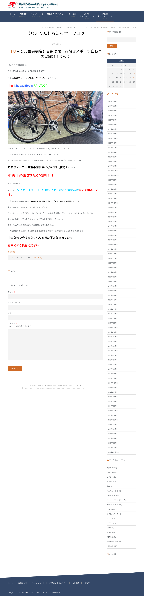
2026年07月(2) (113, 106)
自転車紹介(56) (113, 495)
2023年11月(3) (113, 254)
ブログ (87, 583)
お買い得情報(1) (113, 546)
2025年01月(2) (113, 189)
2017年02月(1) (113, 323)
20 (134, 78)
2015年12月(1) (113, 351)
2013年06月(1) (113, 424)
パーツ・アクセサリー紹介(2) (118, 500)
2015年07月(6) (113, 360)
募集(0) (109, 486)
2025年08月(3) (113, 157)
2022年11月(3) (113, 304)
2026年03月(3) (113, 124)
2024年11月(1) (113, 198)
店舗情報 (23, 15)
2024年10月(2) (113, 203)
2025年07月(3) (113, 161)
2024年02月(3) (113, 240)
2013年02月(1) (113, 438)
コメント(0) (37, 258)
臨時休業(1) (111, 537)
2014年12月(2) (113, 378)
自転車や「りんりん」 (56, 15)
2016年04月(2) (113, 346)
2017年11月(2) (113, 318)
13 (134, 74)
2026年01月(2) (113, 134)
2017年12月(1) (113, 314)
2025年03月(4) (113, 180)
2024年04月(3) (113, 231)
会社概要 (72, 15)
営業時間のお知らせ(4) (115, 541)
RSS (108, 562)
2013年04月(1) (113, 429)
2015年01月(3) (113, 374)
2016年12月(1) (113, 327)
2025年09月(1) (113, 152)
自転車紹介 (12, 252)
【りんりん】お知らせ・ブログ (75, 27)
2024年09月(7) (113, 207)
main (79, 385)
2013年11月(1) (113, 415)
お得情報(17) (112, 509)
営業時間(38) (112, 468)
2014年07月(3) (113, 387)
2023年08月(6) (113, 267)
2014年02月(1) (113, 401)
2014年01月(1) (113, 406)
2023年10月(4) (113, 258)
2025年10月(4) (113, 148)
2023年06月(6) (113, 277)
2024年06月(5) (113, 221)
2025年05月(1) (113, 171)
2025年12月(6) (113, 138)
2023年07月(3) (113, 272)
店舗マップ (22, 583)
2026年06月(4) (113, 111)
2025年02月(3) (113, 184)
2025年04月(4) (113, 175)
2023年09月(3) (113, 263)
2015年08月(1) (113, 355)
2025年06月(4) (113, 166)
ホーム (12, 15)
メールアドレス (14, 302)
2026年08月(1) (113, 101)
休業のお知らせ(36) (114, 505)
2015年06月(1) (113, 364)
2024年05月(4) (113, 226)
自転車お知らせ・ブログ (105, 16)
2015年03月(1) (113, 369)
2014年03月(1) (113, 397)
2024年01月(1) (113, 244)
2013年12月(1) (113, 411)
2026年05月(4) (113, 115)
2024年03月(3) (113, 235)
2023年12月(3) (113, 249)
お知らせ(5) (111, 523)
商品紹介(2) (111, 481)
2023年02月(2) (113, 295)
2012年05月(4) (113, 452)
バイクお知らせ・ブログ (87, 16)
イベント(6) (111, 477)
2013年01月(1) (113, 443)
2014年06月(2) (113, 392)
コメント (20, 324)
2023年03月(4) (113, 291)
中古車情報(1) (112, 532)
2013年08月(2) (113, 420)
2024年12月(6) (113, 194)
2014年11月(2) (113, 383)
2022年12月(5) (113, 300)
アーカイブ (112, 94)
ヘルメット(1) (112, 518)
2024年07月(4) (113, 217)
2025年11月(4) (113, 143)
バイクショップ (37, 15)
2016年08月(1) (113, 337)
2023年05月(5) (113, 281)
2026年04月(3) (113, 120)
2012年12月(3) (113, 447)
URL (9, 313)
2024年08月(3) (113, 212)
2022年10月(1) (113, 309)
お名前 (12, 292)
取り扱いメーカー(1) (115, 514)
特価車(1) (110, 528)
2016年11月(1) (113, 332)
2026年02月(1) (113, 129)
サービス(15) (112, 472)
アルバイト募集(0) (114, 491)
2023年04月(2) (113, 286)
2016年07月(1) (113, 341)
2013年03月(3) (113, 434)
